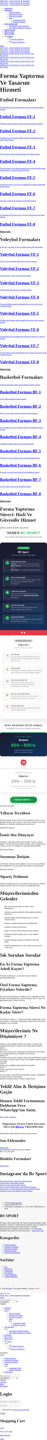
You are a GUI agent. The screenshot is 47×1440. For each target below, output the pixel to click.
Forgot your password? (21, 1410)
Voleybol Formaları (11, 1249)
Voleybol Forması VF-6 (19, 329)
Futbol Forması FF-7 (17, 208)
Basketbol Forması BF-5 (20, 451)
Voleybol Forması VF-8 (19, 362)
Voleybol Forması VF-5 (19, 313)
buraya (20, 1126)
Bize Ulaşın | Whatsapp (8, 1117)
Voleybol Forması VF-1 (19, 254)
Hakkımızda (8, 1271)
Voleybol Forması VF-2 (19, 268)
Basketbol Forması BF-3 (20, 420)
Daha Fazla (5, 231)
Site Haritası (8, 1273)
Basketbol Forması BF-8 (20, 494)
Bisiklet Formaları (10, 1251)
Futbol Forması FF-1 (17, 116)
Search (3, 1304)
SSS (5, 1267)
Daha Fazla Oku (37, 1231)
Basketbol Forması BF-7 (20, 479)
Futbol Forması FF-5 (17, 177)
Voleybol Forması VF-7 (19, 346)
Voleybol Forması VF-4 (19, 297)
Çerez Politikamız (10, 1275)
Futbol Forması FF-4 (17, 161)
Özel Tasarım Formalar (12, 1253)
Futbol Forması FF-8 (17, 224)
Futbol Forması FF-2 (17, 131)
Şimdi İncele (4, 1148)
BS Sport (9, 1288)
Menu (2, 46)
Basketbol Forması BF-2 (20, 406)
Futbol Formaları (10, 1245)
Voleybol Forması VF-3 (19, 283)
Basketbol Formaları (11, 1247)
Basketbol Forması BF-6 (20, 465)
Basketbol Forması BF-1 (20, 392)
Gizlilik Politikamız (11, 1277)
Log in (3, 1413)
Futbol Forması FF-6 (17, 194)
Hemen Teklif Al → (23, 800)
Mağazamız (8, 1269)
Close (2, 1297)
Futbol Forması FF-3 (17, 147)
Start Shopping (5, 1435)
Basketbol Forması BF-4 (20, 437)
